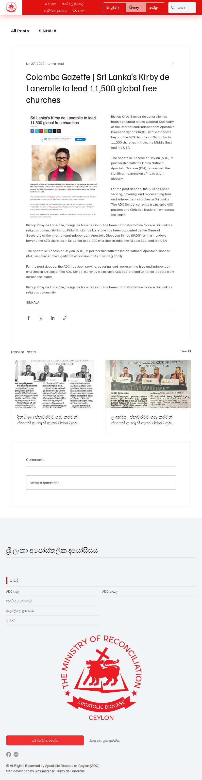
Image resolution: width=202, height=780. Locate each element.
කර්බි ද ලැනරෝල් (19, 601)
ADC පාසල (110, 591)
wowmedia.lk (45, 770)
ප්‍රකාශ (10, 620)
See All (186, 351)
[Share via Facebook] (28, 318)
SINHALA (47, 30)
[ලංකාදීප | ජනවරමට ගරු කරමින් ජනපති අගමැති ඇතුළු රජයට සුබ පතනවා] (148, 384)
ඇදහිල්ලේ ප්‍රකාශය (20, 610)
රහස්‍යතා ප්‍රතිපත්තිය (104, 740)
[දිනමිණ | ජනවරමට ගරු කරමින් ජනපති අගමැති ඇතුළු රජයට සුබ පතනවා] (54, 384)
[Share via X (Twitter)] (40, 318)
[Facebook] (8, 754)
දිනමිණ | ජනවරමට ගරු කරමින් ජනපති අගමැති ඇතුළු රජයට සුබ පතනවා (47, 419)
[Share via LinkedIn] (52, 318)
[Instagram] (16, 754)
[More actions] (173, 63)
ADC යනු (13, 591)
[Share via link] (64, 318)
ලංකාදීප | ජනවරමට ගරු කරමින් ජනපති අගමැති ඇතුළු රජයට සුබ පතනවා (141, 419)
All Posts (20, 30)
